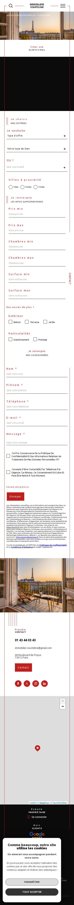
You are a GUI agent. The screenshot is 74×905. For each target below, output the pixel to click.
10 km (28, 187)
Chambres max (21, 257)
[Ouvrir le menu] (63, 6)
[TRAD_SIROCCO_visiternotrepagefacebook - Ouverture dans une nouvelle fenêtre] (18, 683)
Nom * (11, 368)
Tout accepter (31, 891)
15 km (41, 187)
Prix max (16, 225)
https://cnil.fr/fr (13, 527)
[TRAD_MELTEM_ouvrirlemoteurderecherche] (11, 6)
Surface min (19, 274)
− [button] (63, 706)
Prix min (16, 208)
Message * (15, 434)
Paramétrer (32, 881)
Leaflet (33, 802)
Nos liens (62, 881)
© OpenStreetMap (59, 802)
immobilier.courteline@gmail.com (33, 648)
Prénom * (14, 385)
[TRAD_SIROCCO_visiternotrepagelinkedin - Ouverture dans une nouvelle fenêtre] (44, 683)
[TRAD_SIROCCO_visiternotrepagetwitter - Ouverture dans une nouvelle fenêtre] (27, 683)
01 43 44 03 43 (25, 640)
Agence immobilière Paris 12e (20, 15)
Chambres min (21, 241)
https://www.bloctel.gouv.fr (27, 537)
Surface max (20, 290)
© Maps (43, 802)
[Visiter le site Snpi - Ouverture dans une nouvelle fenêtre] (37, 835)
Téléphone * (17, 401)
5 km (15, 187)
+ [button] (63, 701)
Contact (69, 279)
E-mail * (13, 417)
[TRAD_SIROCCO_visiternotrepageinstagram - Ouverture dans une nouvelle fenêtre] (35, 683)
